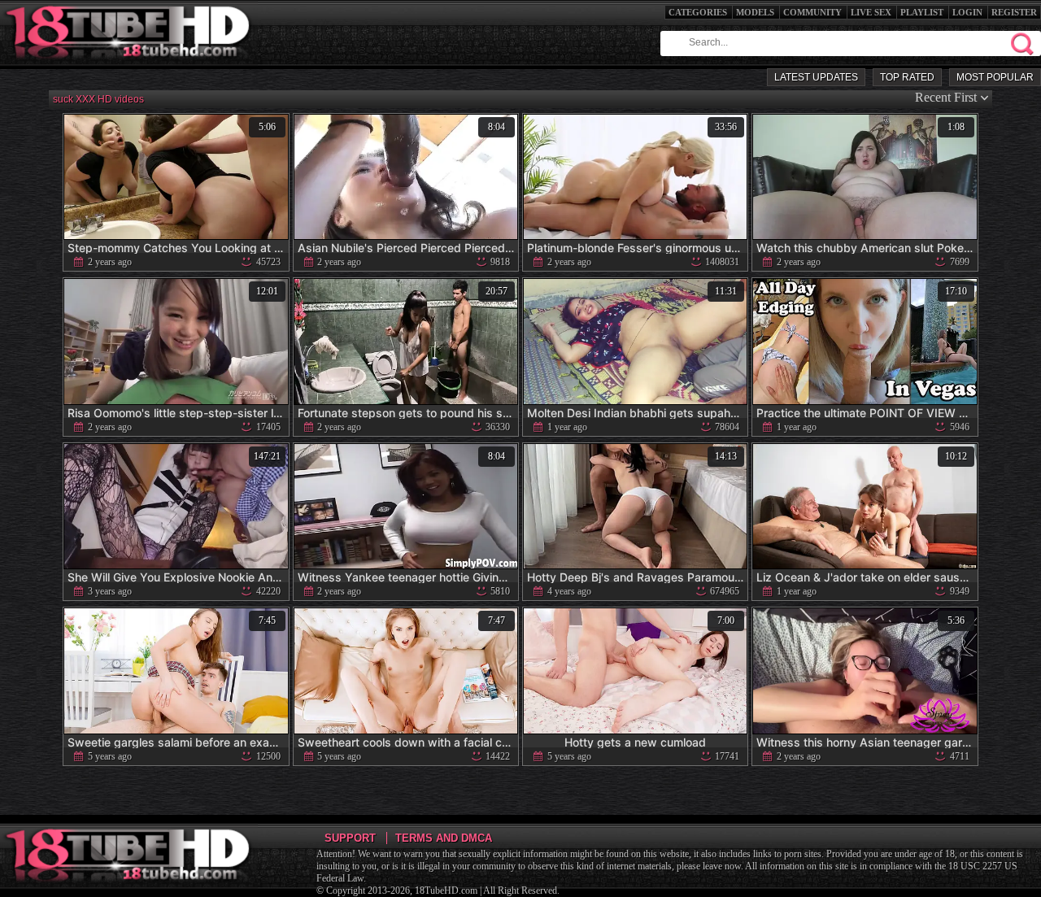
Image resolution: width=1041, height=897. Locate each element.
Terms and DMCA (443, 838)
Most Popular (995, 77)
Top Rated (907, 77)
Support (350, 838)
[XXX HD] (129, 65)
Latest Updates (816, 77)
